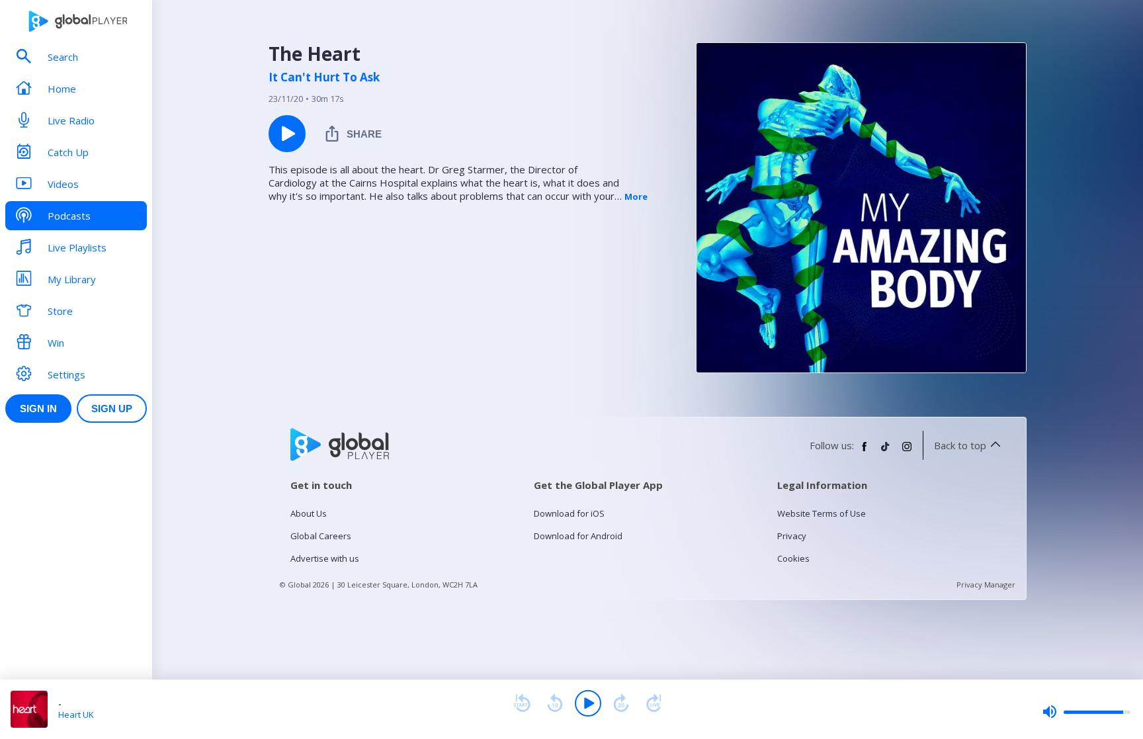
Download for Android (578, 536)
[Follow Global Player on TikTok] (885, 452)
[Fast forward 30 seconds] (621, 703)
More (636, 196)
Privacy (791, 536)
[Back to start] (522, 703)
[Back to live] (654, 703)
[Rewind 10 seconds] (555, 703)
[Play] (588, 703)
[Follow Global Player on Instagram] (907, 452)
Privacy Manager (985, 584)
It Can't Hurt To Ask (324, 77)
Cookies (793, 558)
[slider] (1086, 711)
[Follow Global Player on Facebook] (864, 452)
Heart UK (76, 714)
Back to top (960, 445)
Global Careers (320, 536)
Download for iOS (569, 513)
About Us (308, 513)
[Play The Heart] (287, 133)
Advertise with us (324, 558)
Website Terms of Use (821, 513)
